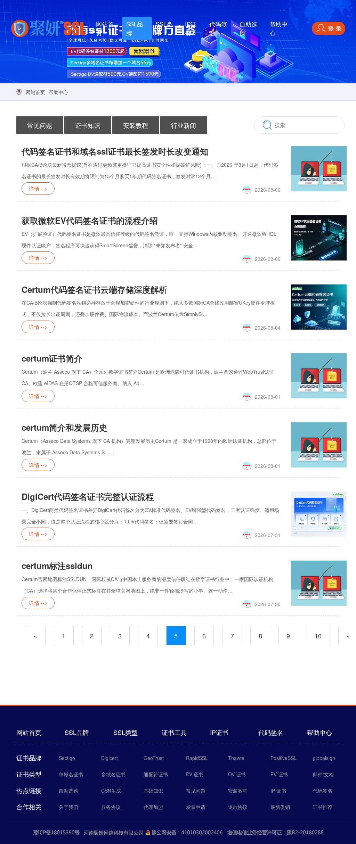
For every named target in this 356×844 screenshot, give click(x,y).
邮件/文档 (323, 774)
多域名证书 (113, 774)
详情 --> (38, 188)
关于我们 (68, 806)
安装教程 (135, 125)
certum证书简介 (52, 358)
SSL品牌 (134, 28)
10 (318, 635)
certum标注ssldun (57, 565)
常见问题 (39, 125)
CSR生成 (111, 790)
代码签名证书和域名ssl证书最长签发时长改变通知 (115, 151)
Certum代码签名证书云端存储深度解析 (94, 289)
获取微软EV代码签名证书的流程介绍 (90, 220)
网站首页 (109, 28)
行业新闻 (183, 125)
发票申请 (195, 806)
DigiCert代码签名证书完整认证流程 (88, 496)
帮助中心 (279, 28)
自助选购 (248, 28)
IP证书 (190, 28)
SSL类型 (164, 28)
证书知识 (87, 125)
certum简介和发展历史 (64, 427)
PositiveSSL (283, 757)
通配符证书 (156, 774)
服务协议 (111, 806)
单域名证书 (71, 774)
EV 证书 (279, 774)
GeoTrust (154, 757)
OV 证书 (237, 774)
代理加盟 (153, 806)
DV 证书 (194, 774)
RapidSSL (197, 757)
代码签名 (218, 28)
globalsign (324, 757)
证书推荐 (322, 806)
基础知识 (153, 790)
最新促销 (280, 806)
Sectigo (67, 757)
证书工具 (174, 732)
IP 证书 (278, 790)
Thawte (236, 757)
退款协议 (238, 806)
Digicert (109, 757)
